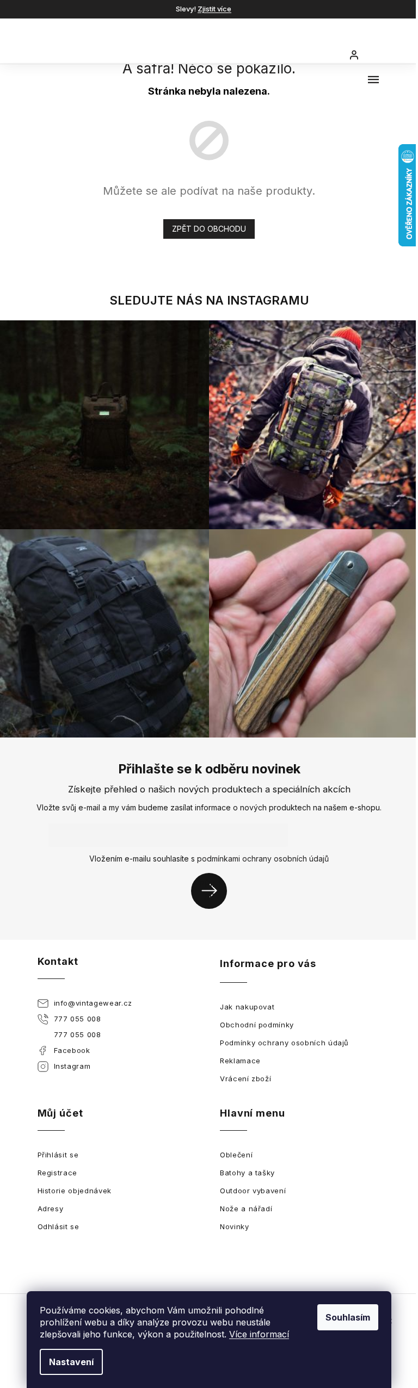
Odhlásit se (58, 1226)
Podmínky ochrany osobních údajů (284, 1042)
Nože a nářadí (246, 1208)
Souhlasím (347, 1317)
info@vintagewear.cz (93, 1003)
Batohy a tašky (247, 1172)
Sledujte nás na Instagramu (209, 300)
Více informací (259, 1334)
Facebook (72, 1050)
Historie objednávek (75, 1190)
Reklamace (240, 1060)
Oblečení (236, 1154)
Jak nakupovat (247, 1006)
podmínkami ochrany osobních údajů (263, 858)
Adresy (51, 1208)
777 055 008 (77, 1018)
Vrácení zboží (245, 1078)
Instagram (72, 1066)
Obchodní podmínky (257, 1024)
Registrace (58, 1172)
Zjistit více (214, 8)
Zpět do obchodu (209, 228)
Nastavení (71, 1361)
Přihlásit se (213, 890)
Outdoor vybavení (253, 1190)
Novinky (234, 1226)
